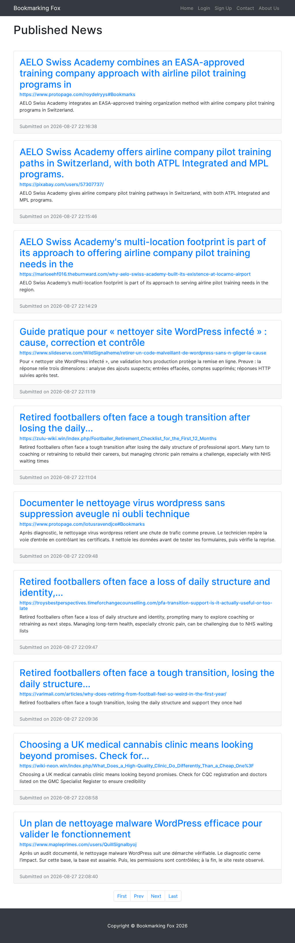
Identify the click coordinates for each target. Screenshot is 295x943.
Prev (139, 896)
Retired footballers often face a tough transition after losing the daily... (135, 423)
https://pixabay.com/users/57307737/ (62, 184)
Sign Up (223, 8)
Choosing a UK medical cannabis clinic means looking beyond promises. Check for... (136, 750)
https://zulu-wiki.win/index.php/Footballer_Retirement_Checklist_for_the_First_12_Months (118, 438)
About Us (269, 8)
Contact (245, 8)
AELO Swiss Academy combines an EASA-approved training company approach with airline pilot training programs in (133, 73)
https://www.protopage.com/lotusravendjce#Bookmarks (82, 524)
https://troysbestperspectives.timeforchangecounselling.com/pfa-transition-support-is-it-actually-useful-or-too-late (146, 605)
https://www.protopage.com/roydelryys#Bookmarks (77, 94)
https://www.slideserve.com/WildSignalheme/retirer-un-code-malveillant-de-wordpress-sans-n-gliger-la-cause (143, 353)
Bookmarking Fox (37, 8)
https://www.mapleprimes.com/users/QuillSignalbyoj (78, 844)
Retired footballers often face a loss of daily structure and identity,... (145, 587)
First (122, 896)
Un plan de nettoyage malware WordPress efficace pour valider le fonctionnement (141, 829)
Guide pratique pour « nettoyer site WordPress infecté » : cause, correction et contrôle (143, 337)
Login (204, 8)
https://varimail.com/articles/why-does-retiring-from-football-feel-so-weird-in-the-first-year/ (123, 694)
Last (173, 896)
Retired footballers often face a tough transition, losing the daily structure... (147, 678)
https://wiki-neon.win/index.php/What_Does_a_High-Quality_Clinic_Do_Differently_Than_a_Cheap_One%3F (137, 766)
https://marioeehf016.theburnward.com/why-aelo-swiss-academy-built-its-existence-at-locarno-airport (135, 274)
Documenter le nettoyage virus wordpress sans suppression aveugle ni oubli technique (122, 508)
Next (156, 896)
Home (186, 8)
